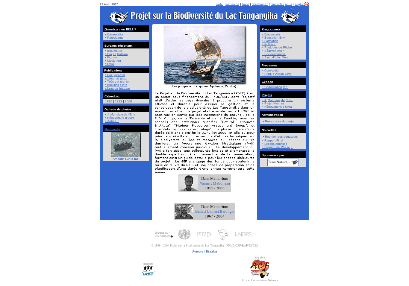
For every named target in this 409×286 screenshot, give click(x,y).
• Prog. (267, 73)
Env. (282, 37)
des (280, 136)
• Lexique (111, 88)
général (119, 75)
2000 (128, 101)
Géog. (286, 57)
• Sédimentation (273, 50)
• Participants (114, 37)
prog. (123, 78)
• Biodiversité (271, 34)
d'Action (278, 73)
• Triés (109, 78)
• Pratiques (270, 47)
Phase (285, 147)
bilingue (124, 88)
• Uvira (109, 64)
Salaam (122, 54)
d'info (123, 84)
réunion (125, 81)
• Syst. (266, 57)
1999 (118, 101)
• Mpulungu (113, 60)
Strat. (288, 73)
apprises (281, 143)
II (292, 147)
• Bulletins (112, 84)
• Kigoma (111, 57)
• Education (270, 37)
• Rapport (269, 147)
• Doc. (109, 75)
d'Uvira (129, 117)
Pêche (287, 47)
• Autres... (112, 121)
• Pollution (269, 44)
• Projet (267, 103)
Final (279, 140)
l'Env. (132, 114)
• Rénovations (272, 106)
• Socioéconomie (274, 54)
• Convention (271, 70)
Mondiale (116, 114)
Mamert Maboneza (214, 183)
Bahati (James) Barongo (214, 211)
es (114, 54)
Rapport (269, 140)
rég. (285, 87)
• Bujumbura (113, 50)
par (117, 78)
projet (290, 121)
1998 (108, 101)
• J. (107, 114)
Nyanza (278, 103)
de (126, 114)
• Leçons (268, 143)
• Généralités (114, 34)
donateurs (291, 136)
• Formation (270, 40)
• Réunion (270, 136)
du (284, 121)
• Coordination (272, 87)
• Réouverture (114, 117)
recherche (232, 4)
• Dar (108, 54)
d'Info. (276, 57)
